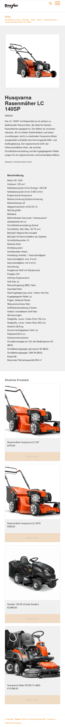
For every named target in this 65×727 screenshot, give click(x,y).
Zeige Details (33, 456)
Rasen (39, 20)
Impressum (51, 719)
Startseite (25, 20)
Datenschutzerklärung (13, 723)
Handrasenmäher (50, 20)
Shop (8, 16)
